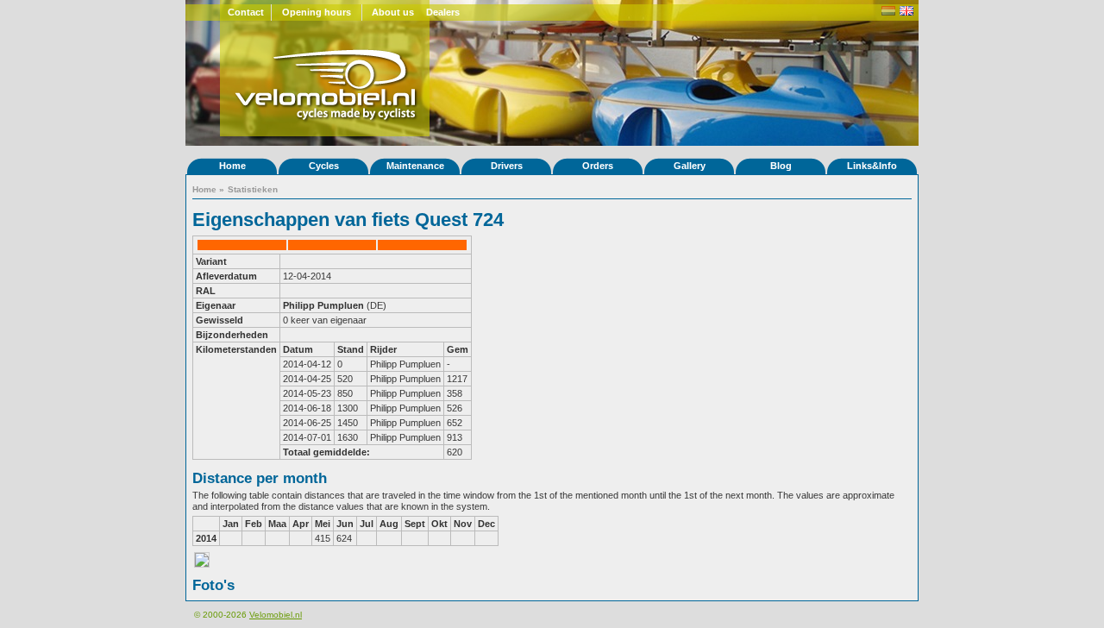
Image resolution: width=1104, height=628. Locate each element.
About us (393, 12)
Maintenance (415, 165)
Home (232, 165)
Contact (246, 12)
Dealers (443, 12)
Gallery (690, 165)
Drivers (507, 165)
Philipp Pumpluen (323, 305)
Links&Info (872, 165)
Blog (781, 165)
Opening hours (316, 12)
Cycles (324, 165)
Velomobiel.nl (275, 614)
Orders (597, 165)
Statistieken (253, 189)
